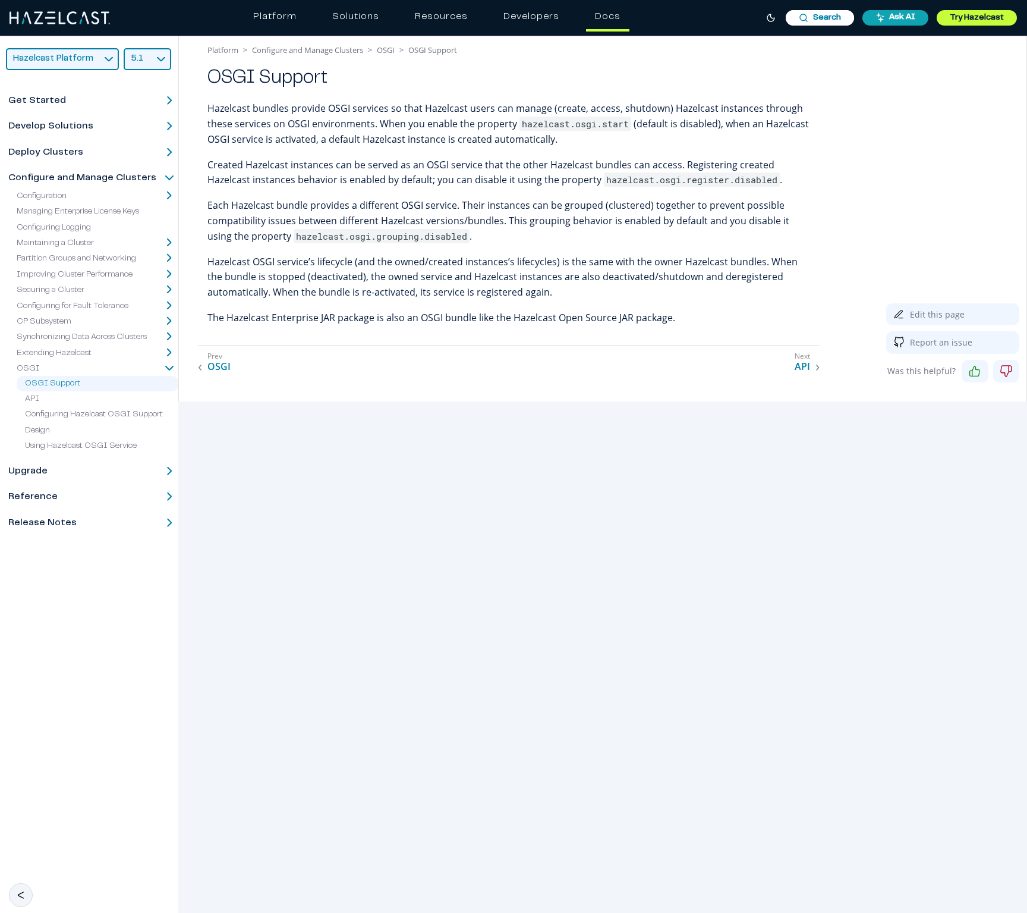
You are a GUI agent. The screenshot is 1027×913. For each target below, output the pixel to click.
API (32, 399)
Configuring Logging (54, 227)
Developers (531, 16)
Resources (441, 16)
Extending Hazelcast (54, 353)
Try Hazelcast (977, 17)
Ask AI (902, 17)
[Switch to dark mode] (771, 18)
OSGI (28, 368)
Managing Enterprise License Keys (78, 211)
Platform (275, 16)
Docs (607, 16)
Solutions (355, 16)
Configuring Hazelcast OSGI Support (94, 414)
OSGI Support (52, 383)
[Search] (820, 18)
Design (37, 430)
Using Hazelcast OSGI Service (81, 446)
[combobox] (820, 18)
